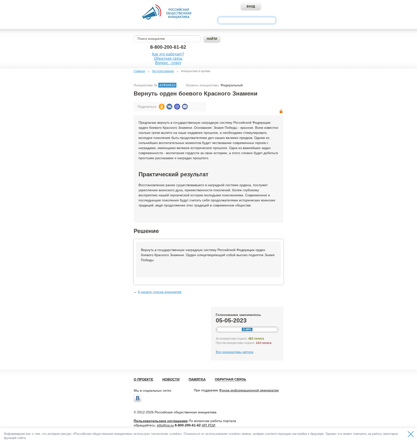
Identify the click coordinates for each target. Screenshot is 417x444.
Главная (139, 71)
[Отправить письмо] (185, 106)
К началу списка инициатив (159, 292)
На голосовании (163, 71)
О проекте (143, 379)
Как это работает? (168, 54)
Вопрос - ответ (168, 63)
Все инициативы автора (234, 352)
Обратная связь (168, 58)
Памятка (197, 379)
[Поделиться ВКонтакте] (169, 106)
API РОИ (208, 425)
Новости (171, 379)
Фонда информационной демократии (249, 390)
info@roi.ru (165, 425)
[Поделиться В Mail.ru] (177, 106)
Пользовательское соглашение (161, 421)
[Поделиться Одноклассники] (162, 106)
